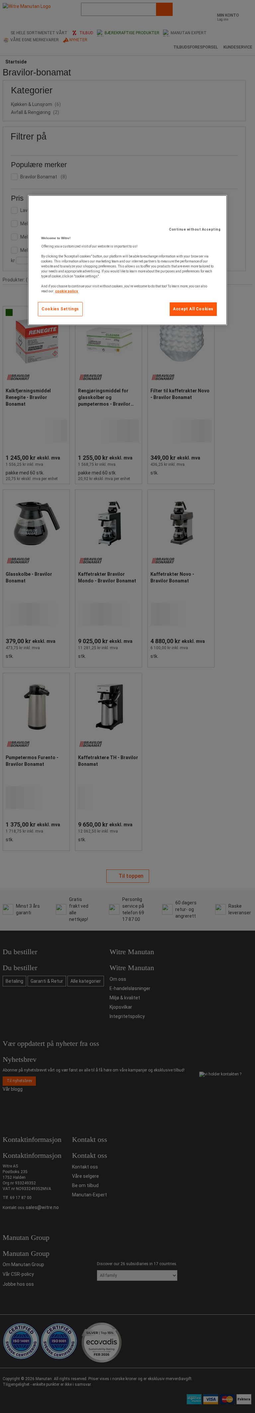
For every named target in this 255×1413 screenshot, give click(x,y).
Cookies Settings (60, 309)
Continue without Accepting (194, 229)
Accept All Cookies (193, 309)
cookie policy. (66, 291)
